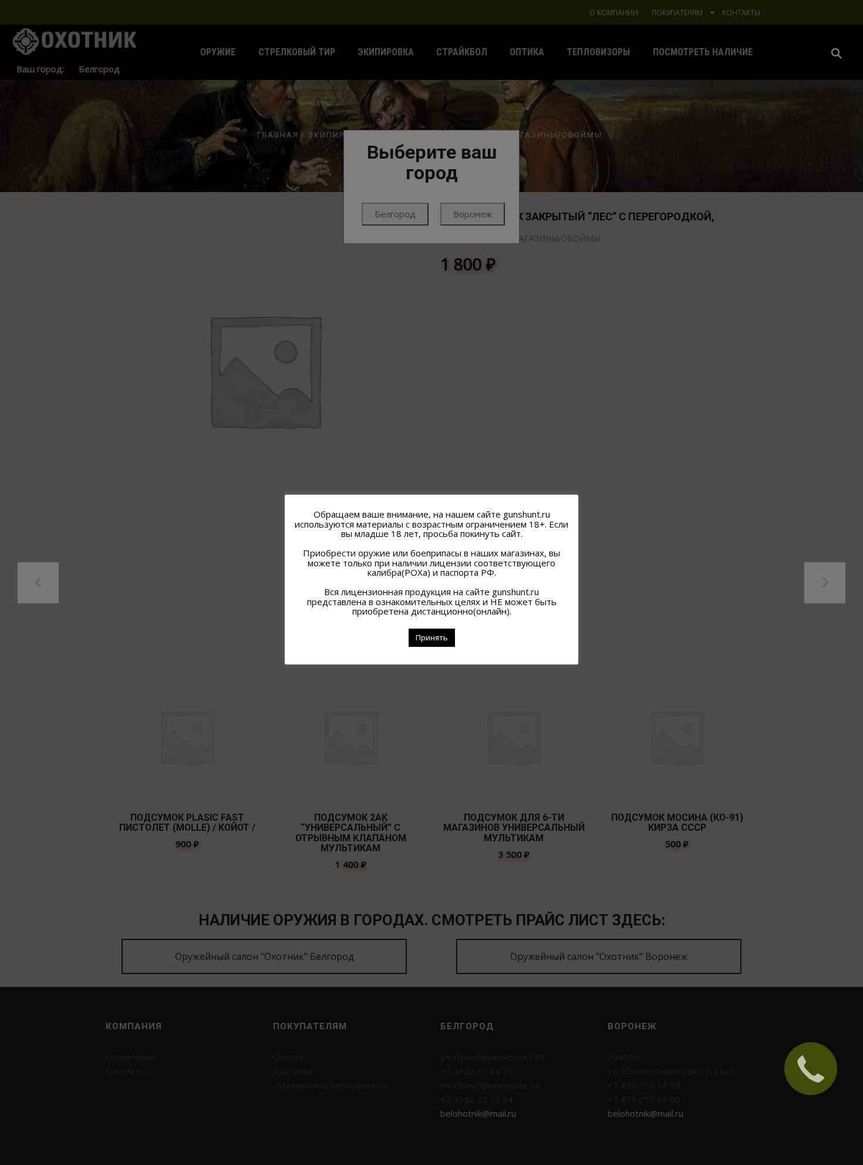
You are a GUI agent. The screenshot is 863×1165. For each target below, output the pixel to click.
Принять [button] (432, 637)
